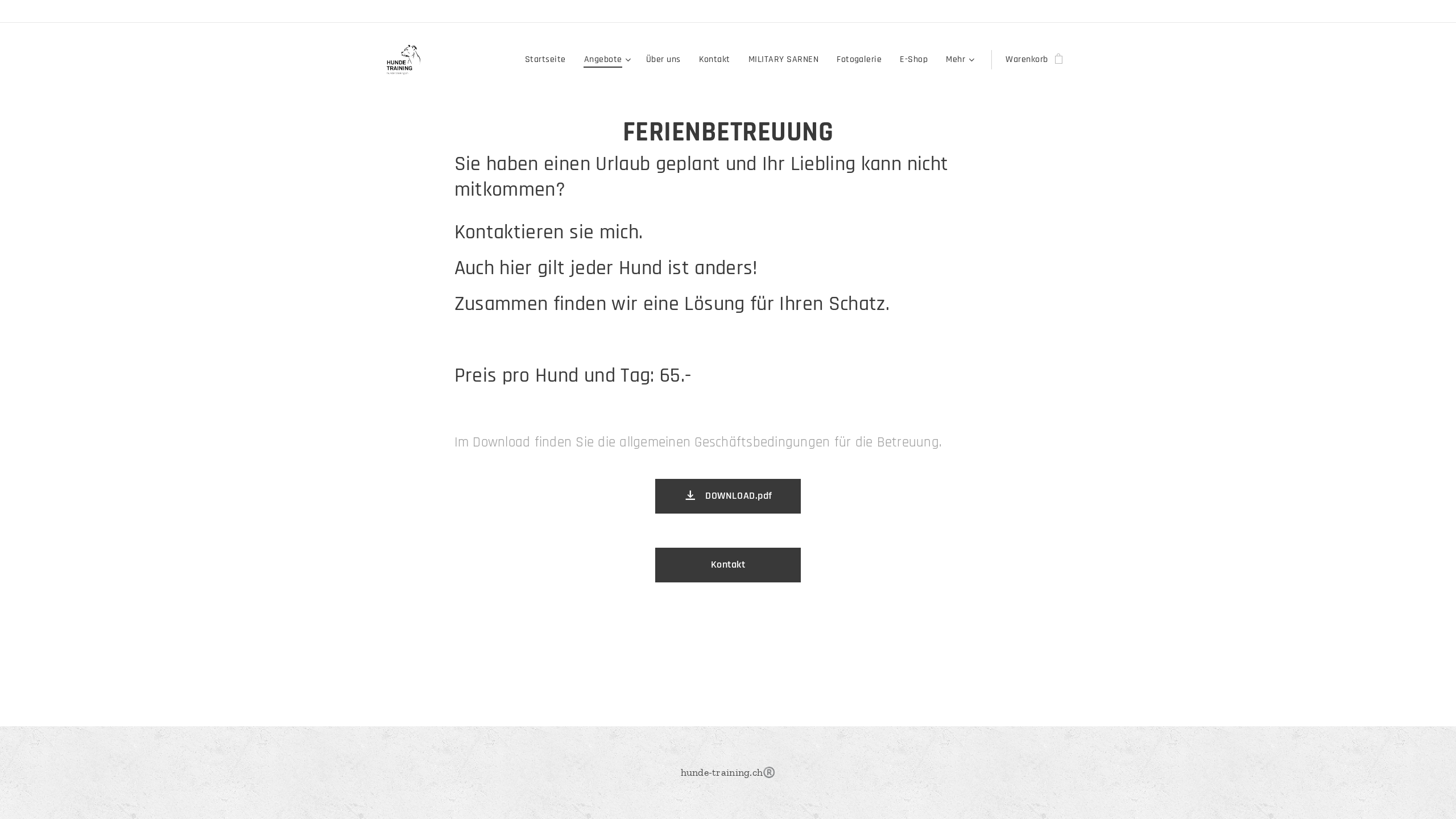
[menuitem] (548, 60)
